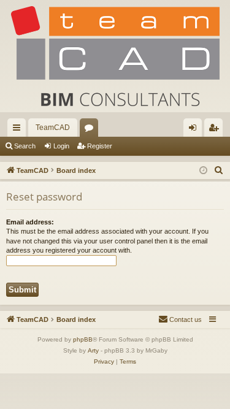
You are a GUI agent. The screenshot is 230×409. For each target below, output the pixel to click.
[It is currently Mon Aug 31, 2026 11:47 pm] (203, 171)
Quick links (19, 130)
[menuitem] (218, 170)
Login (61, 146)
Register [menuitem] (216, 130)
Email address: (30, 222)
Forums (91, 130)
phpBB (83, 339)
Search (25, 146)
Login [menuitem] (195, 130)
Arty (93, 350)
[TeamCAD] (115, 56)
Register (99, 146)
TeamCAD (53, 127)
